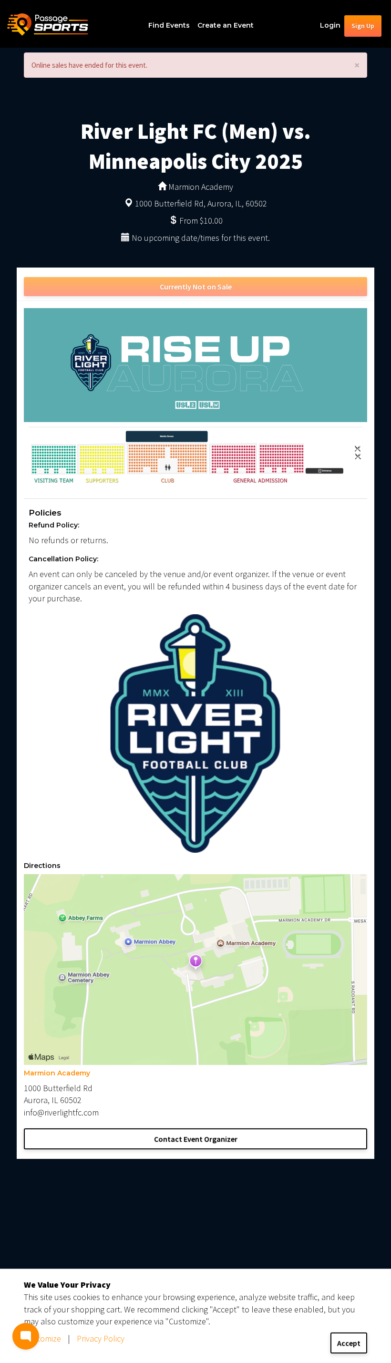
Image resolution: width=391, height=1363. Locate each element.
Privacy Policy (100, 1338)
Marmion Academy (57, 1073)
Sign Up (362, 25)
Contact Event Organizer (195, 1139)
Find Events (169, 25)
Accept (348, 1343)
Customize (42, 1338)
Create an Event (225, 25)
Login (330, 25)
